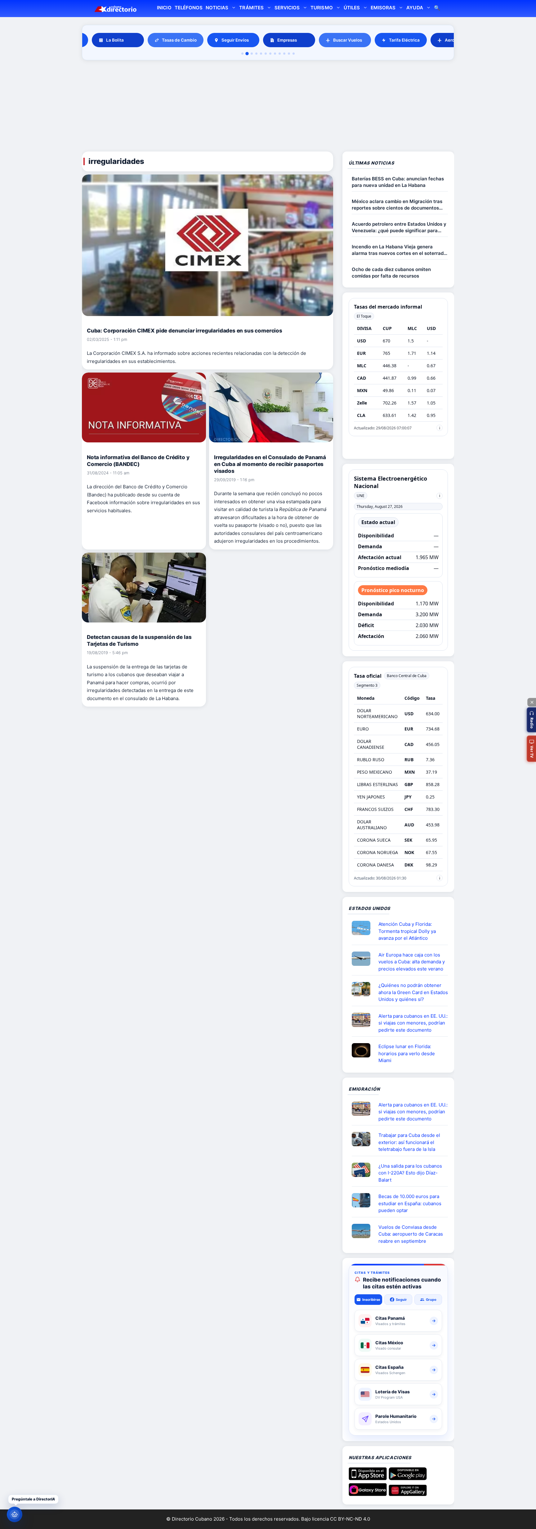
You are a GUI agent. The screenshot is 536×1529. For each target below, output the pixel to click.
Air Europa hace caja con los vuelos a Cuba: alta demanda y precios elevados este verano (411, 962)
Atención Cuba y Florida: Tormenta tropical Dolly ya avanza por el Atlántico (407, 931)
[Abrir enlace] (363, 928)
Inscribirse (371, 1299)
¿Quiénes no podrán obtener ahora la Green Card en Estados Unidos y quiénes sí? (413, 992)
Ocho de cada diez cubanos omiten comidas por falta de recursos (391, 272)
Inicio (164, 8)
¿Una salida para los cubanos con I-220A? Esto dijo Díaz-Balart (410, 1173)
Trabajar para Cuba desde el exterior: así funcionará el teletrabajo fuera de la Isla (409, 1142)
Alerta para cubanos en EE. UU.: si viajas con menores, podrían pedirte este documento (413, 1023)
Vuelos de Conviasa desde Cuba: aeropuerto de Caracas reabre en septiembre (410, 1234)
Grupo (431, 1299)
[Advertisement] (268, 107)
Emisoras (383, 8)
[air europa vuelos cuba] (363, 959)
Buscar (437, 8)
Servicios (287, 8)
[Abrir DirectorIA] (14, 1514)
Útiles (352, 8)
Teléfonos (189, 8)
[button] (531, 719)
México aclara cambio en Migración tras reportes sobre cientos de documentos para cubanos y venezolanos (397, 204)
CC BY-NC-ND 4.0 (350, 1519)
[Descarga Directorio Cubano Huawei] (408, 1494)
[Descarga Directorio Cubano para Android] (408, 1478)
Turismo (321, 8)
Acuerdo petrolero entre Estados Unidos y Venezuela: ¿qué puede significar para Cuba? (399, 227)
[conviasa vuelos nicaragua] (363, 1231)
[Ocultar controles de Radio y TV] (531, 702)
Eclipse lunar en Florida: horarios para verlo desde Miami (406, 1053)
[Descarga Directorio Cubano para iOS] (368, 1478)
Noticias (217, 8)
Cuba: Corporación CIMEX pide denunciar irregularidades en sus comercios (184, 331)
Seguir (401, 1299)
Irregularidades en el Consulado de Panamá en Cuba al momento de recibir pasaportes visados (270, 464)
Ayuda (414, 8)
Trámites (251, 8)
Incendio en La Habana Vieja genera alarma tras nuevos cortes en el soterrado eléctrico (399, 250)
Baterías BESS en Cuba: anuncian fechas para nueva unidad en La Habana (398, 182)
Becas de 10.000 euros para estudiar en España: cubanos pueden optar (409, 1203)
